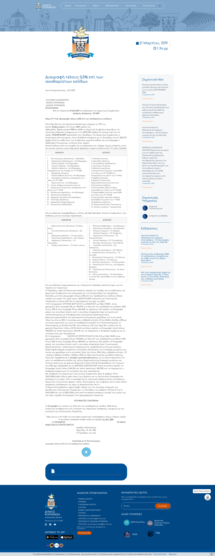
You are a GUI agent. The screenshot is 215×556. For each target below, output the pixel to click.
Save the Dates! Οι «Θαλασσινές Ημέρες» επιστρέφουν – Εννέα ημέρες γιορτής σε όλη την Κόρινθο (155, 239)
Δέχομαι (173, 554)
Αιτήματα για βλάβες (158, 216)
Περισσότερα (159, 554)
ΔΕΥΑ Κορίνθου (138, 522)
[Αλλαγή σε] (159, 5)
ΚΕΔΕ (134, 534)
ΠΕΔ (158, 533)
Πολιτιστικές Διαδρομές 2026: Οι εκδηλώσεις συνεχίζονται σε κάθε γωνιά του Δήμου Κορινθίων (155, 257)
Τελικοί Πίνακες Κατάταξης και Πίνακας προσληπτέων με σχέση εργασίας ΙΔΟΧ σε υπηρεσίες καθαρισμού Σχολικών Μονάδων (155, 110)
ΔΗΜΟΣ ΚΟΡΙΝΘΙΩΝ (49, 6)
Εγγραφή (162, 506)
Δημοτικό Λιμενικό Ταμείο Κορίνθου (162, 523)
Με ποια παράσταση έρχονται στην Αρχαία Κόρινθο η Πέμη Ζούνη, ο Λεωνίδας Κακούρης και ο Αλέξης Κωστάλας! (155, 275)
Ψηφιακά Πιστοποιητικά (155, 208)
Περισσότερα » (147, 98)
